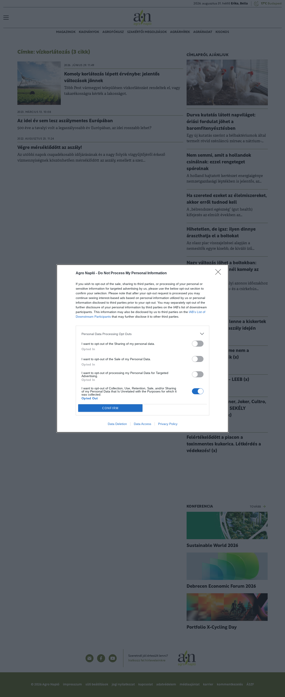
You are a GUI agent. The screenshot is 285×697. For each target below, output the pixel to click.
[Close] (219, 273)
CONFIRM (110, 408)
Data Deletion (117, 424)
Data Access (142, 424)
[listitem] (142, 333)
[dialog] (142, 348)
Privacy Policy (167, 424)
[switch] (198, 344)
